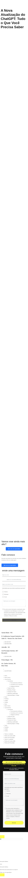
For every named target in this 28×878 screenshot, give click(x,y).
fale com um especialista (14, 548)
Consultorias (10, 681)
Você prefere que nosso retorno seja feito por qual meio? (13, 588)
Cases (5, 697)
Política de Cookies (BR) (9, 735)
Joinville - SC (5, 647)
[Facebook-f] (3, 745)
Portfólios (6, 698)
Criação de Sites (11, 688)
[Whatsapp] (6, 745)
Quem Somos (7, 677)
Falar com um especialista (5, 872)
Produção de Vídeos (11, 691)
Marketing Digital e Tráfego (13, 695)
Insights (6, 700)
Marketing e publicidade (12, 693)
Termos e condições (8, 734)
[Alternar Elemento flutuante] (2, 874)
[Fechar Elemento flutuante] (2, 836)
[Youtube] (5, 745)
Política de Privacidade (9, 737)
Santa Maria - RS (6, 632)
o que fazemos (7, 679)
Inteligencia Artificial (14, 686)
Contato (6, 702)
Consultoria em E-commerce (16, 684)
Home (5, 675)
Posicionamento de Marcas (16, 682)
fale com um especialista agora (14, 762)
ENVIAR (14, 620)
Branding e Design (11, 689)
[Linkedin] (4, 745)
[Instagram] (1, 745)
